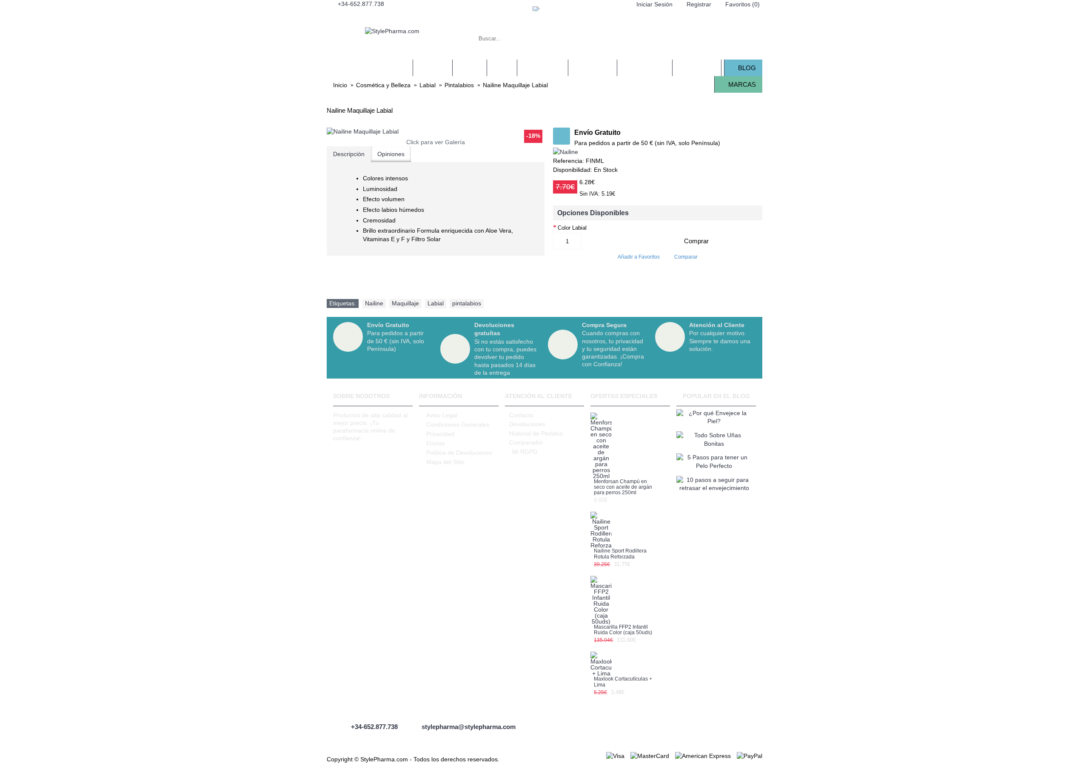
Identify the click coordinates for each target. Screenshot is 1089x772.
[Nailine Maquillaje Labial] (435, 132)
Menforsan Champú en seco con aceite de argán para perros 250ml (623, 487)
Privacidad (440, 433)
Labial (436, 303)
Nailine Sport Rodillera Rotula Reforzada (620, 553)
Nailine (374, 303)
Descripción (349, 154)
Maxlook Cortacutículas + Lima (623, 681)
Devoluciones (527, 424)
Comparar (686, 257)
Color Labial (572, 228)
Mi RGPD (524, 451)
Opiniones (391, 154)
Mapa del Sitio (445, 462)
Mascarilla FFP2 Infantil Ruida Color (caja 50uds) (623, 629)
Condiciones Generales (457, 424)
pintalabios (466, 303)
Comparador (526, 442)
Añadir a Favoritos (639, 257)
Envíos (435, 443)
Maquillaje (405, 303)
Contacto (521, 415)
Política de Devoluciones (459, 452)
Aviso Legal (441, 415)
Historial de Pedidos (536, 433)
